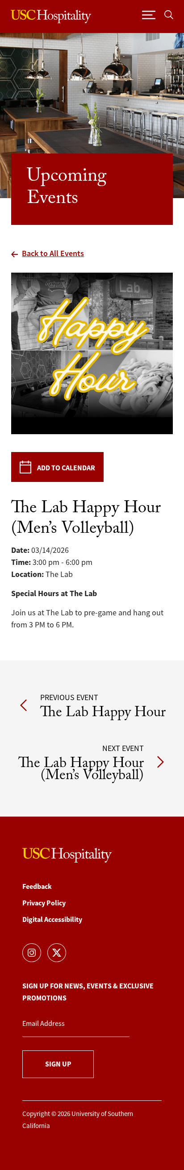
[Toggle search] (168, 14)
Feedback (37, 886)
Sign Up (58, 1064)
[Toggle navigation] (148, 14)
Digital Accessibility (52, 919)
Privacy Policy (44, 903)
